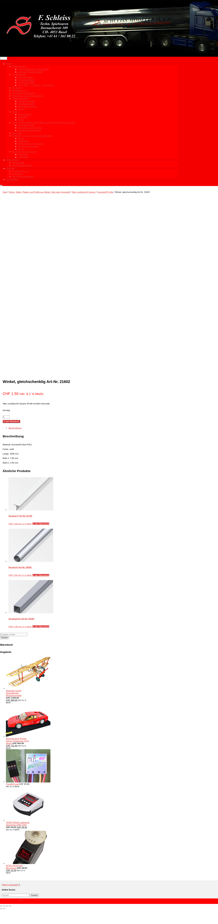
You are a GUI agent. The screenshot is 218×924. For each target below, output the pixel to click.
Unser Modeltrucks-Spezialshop (33, 69)
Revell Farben (24, 114)
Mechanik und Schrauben (24, 151)
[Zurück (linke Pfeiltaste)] (1, 908)
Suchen (4, 637)
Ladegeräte (23, 141)
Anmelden (12, 179)
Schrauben (23, 157)
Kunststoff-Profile (26, 125)
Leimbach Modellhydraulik (30, 72)
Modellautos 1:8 (19, 90)
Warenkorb (12, 159)
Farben (15, 112)
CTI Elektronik (19, 74)
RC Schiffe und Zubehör (23, 93)
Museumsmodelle (26, 101)
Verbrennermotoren (27, 106)
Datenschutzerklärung (22, 176)
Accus (21, 138)
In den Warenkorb (11, 421)
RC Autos (16, 88)
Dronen (21, 109)
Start (9, 63)
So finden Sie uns (20, 171)
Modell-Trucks (19, 66)
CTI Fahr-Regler (26, 77)
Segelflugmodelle (26, 104)
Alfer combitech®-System (84, 192)
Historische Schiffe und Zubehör (27, 96)
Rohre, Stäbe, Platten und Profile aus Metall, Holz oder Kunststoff (43, 122)
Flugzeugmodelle (20, 98)
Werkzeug (17, 133)
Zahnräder (23, 154)
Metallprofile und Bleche (29, 130)
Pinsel (21, 119)
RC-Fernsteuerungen (28, 146)
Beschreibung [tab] (15, 428)
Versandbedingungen (22, 165)
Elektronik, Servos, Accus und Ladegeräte (32, 135)
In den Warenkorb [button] (40, 524)
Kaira (21, 899)
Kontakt (10, 168)
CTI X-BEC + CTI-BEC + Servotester (36, 85)
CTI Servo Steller (26, 82)
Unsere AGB (18, 162)
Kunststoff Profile (105, 192)
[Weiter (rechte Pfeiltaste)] (4, 908)
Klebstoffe (22, 117)
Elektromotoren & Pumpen (30, 143)
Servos (21, 149)
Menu (3, 58)
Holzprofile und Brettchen (30, 127)
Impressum (17, 174)
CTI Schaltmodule (26, 80)
